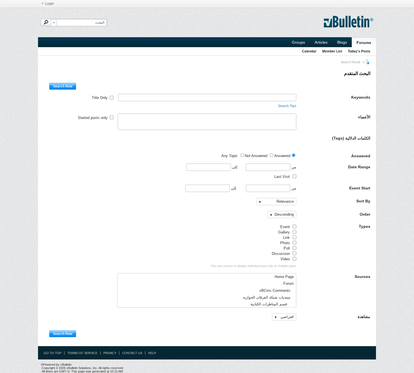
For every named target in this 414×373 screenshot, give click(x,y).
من (293, 167)
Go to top (52, 353)
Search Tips (287, 106)
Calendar (309, 51)
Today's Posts (359, 51)
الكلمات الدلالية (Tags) (351, 138)
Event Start (359, 188)
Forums (364, 42)
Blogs (342, 42)
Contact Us (132, 353)
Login (49, 4)
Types (364, 226)
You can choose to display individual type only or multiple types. (253, 266)
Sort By (363, 201)
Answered (360, 156)
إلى (234, 167)
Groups (298, 42)
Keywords (360, 97)
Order (365, 214)
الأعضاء (364, 117)
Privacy (109, 353)
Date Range (359, 167)
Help (152, 353)
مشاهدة (364, 316)
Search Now (62, 86)
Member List (332, 51)
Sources (362, 276)
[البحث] (46, 22)
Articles (321, 42)
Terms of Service (82, 353)
